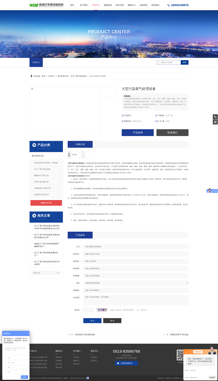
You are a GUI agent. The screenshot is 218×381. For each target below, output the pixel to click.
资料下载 (59, 367)
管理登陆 (176, 378)
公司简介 (76, 357)
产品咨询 (138, 132)
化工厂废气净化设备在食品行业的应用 (47, 263)
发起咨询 (212, 377)
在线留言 (144, 5)
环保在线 (168, 378)
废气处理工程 (63, 76)
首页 (72, 5)
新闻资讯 (108, 5)
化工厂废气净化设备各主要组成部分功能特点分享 (47, 236)
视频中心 (132, 5)
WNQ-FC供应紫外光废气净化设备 (38, 364)
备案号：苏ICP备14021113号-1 (75, 378)
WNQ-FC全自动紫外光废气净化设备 (38, 357)
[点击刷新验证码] (102, 310)
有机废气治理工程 (41, 194)
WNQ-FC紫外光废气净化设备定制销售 (38, 361)
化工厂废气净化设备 (78, 76)
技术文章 (120, 5)
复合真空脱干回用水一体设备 (46, 163)
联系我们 (155, 5)
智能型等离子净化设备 (179, 335)
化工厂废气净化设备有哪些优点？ (46, 254)
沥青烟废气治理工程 (42, 188)
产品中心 (96, 5)
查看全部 (36, 273)
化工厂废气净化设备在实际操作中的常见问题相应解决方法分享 (47, 227)
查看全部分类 (46, 203)
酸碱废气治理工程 (41, 175)
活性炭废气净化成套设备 (85, 335)
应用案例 (59, 360)
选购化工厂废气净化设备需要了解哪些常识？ (47, 245)
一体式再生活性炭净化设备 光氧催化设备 (38, 367)
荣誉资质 (76, 364)
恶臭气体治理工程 (41, 182)
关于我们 (84, 5)
